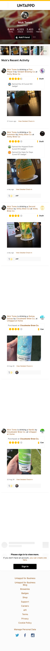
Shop (25, 597)
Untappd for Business (25, 578)
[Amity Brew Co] (16, 195)
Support (25, 601)
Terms (25, 614)
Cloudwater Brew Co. (25, 318)
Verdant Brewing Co (26, 72)
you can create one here (35, 559)
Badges (25, 593)
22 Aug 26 (10, 366)
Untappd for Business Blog (25, 583)
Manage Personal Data (25, 629)
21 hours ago (11, 121)
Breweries (25, 589)
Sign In (25, 566)
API (25, 610)
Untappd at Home (15, 321)
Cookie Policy (25, 623)
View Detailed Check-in (26, 121)
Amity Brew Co (13, 74)
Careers (25, 606)
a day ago (10, 189)
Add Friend (24, 37)
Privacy (25, 618)
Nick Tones (12, 69)
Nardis (31, 429)
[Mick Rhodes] (16, 372)
